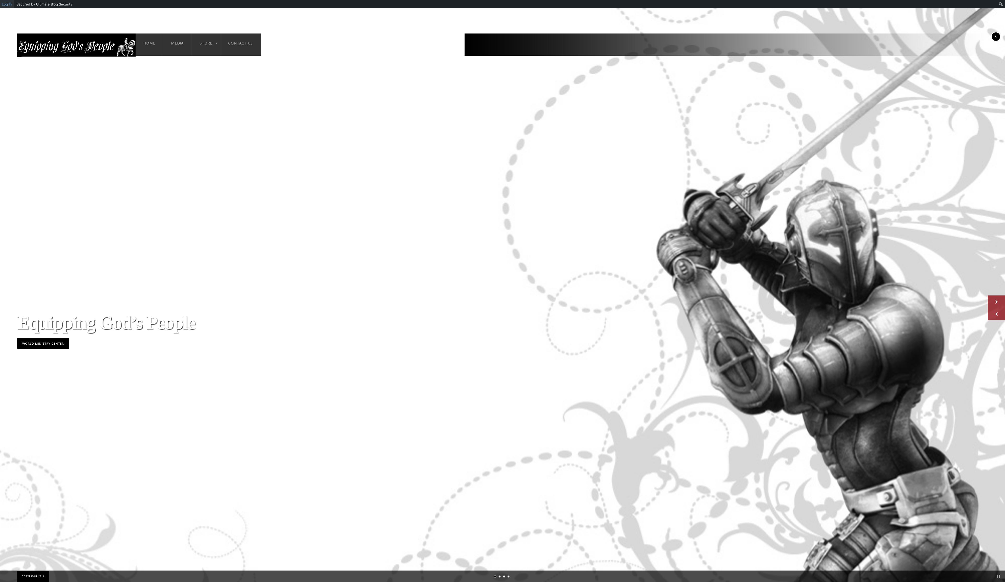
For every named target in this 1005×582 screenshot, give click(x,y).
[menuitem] (1001, 4)
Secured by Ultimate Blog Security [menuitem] (44, 4)
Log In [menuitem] (7, 4)
